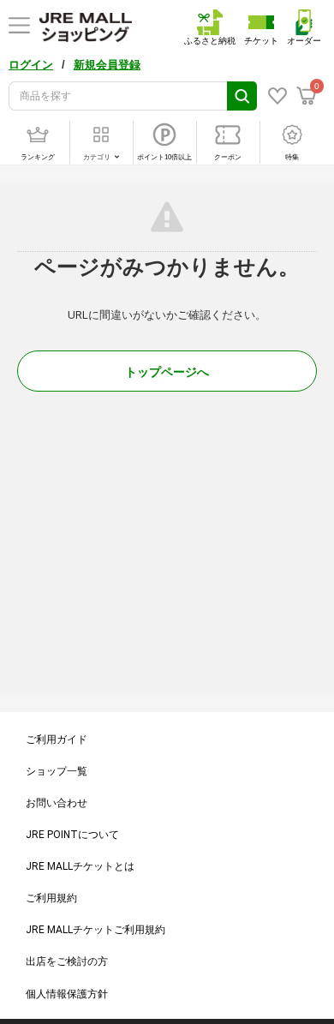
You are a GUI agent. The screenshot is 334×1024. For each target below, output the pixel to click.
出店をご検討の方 (67, 961)
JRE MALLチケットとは (80, 866)
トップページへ (167, 372)
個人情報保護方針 (67, 994)
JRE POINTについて (72, 835)
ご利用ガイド (56, 740)
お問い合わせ (56, 803)
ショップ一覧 (56, 771)
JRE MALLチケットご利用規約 (95, 930)
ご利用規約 (51, 898)
